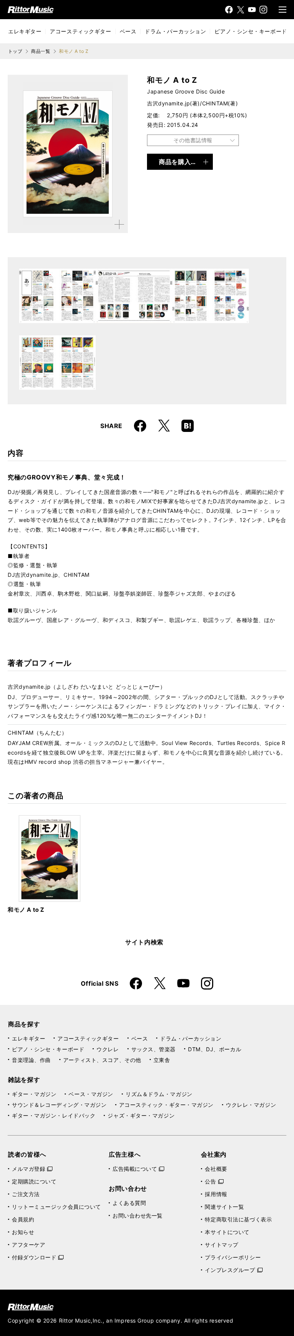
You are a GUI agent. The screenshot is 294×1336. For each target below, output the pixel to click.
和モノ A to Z (26, 909)
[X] (240, 9)
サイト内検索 (144, 942)
